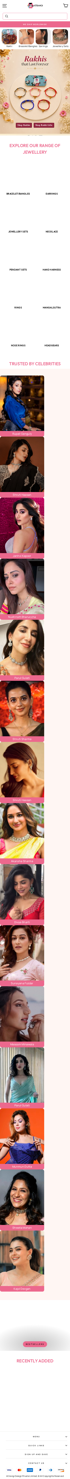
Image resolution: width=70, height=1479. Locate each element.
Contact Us (36, 1463)
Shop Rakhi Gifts (43, 125)
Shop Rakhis (24, 125)
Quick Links (36, 1445)
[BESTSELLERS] (35, 1325)
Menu (36, 1436)
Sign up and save (36, 1454)
